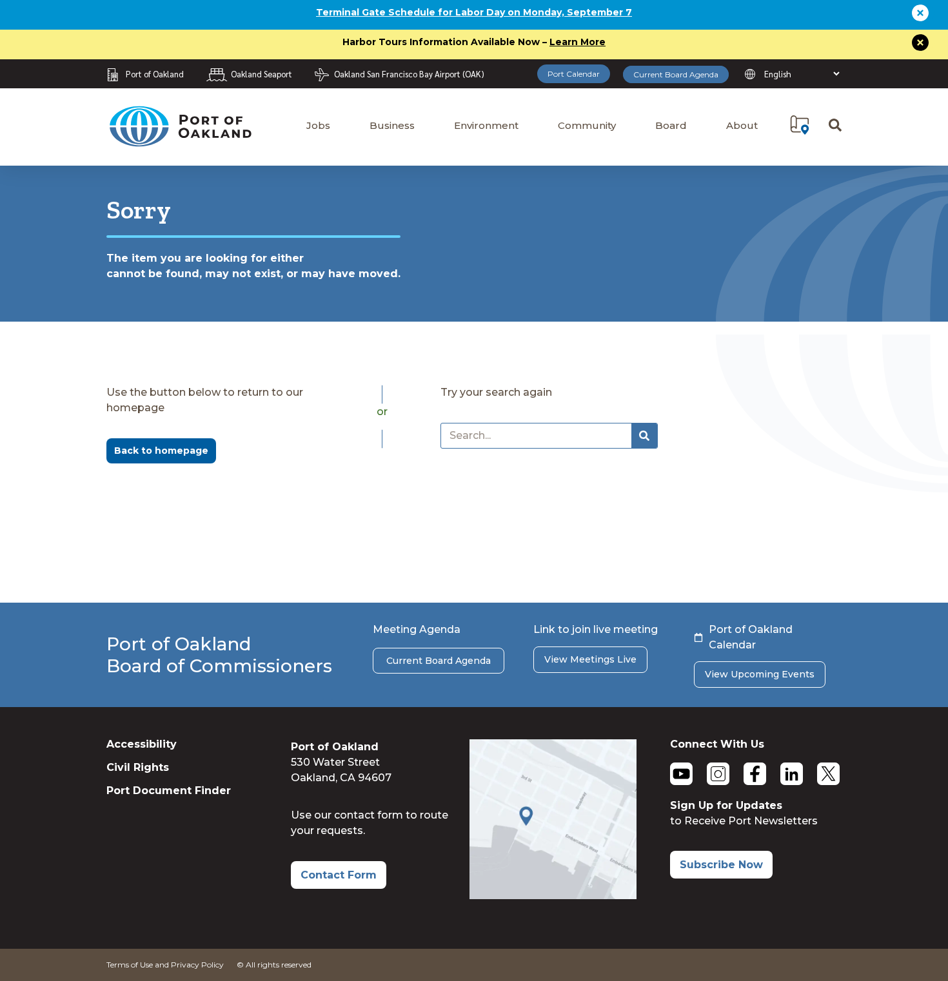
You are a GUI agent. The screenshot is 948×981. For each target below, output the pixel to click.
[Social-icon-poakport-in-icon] (791, 773)
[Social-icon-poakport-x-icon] (828, 773)
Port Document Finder (168, 790)
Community (587, 125)
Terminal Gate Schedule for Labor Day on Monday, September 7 (474, 12)
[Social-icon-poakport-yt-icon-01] (681, 773)
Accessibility (141, 744)
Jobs (318, 125)
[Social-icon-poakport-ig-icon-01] (718, 773)
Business (392, 125)
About (742, 125)
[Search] (644, 435)
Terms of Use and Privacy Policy (165, 964)
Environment (486, 125)
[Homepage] (179, 141)
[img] (799, 125)
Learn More (577, 42)
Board (671, 125)
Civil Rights (137, 767)
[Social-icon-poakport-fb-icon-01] (755, 773)
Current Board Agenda (675, 74)
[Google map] (553, 895)
